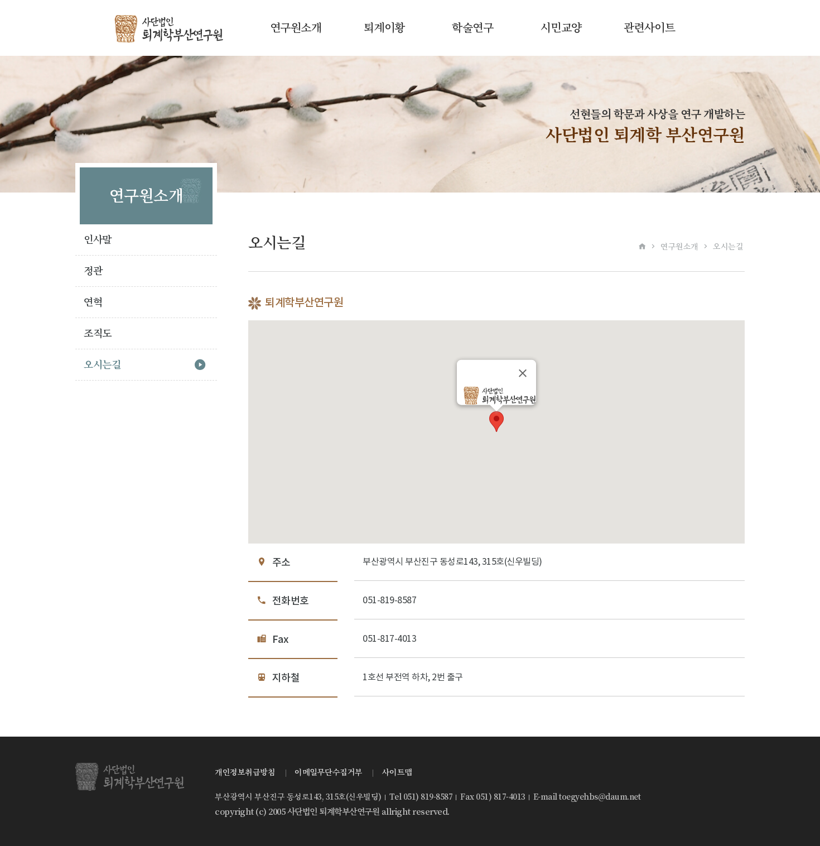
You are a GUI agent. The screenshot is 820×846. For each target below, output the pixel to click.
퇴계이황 (384, 28)
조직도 (98, 333)
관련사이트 (650, 28)
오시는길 (102, 364)
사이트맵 (397, 772)
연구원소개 (296, 28)
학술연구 (472, 28)
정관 (93, 271)
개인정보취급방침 (245, 772)
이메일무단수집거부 (329, 772)
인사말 (98, 239)
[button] (496, 421)
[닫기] (522, 372)
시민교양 (561, 28)
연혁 (93, 302)
